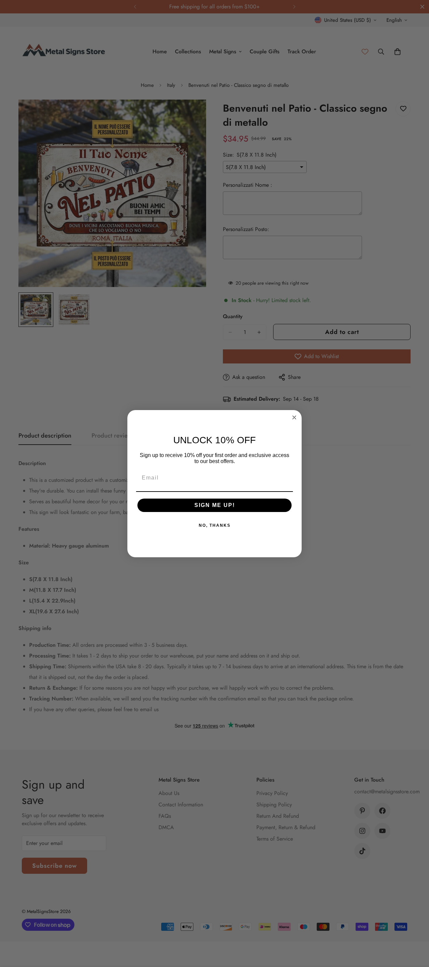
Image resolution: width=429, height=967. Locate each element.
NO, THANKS (215, 525)
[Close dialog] (294, 417)
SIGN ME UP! (214, 505)
